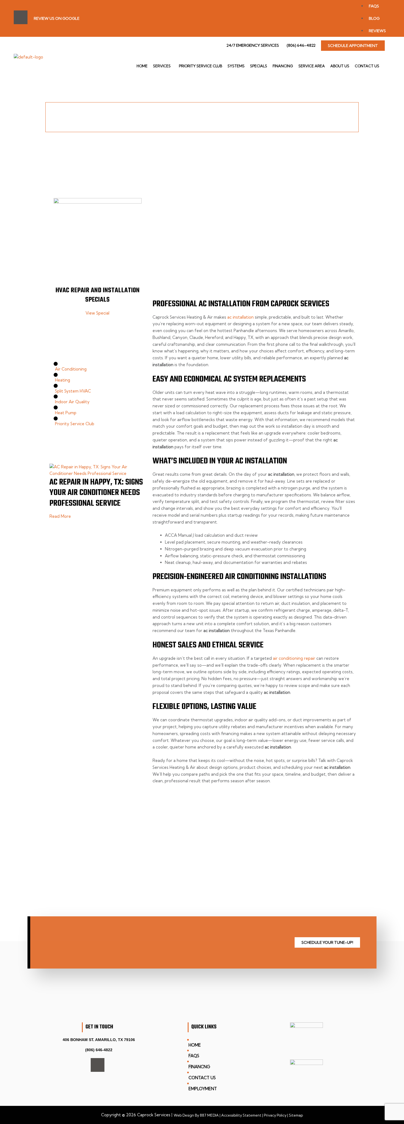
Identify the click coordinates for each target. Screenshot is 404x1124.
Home (142, 66)
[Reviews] (378, 18)
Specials (258, 66)
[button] (163, 66)
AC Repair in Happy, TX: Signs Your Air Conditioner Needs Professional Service (96, 493)
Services (162, 66)
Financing (283, 66)
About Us (339, 66)
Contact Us (367, 66)
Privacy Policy (274, 1115)
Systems (236, 66)
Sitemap (296, 1115)
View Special (97, 313)
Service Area (311, 66)
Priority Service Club (200, 66)
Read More (60, 516)
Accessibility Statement (241, 1115)
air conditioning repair (294, 658)
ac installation (240, 317)
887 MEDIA (209, 1115)
